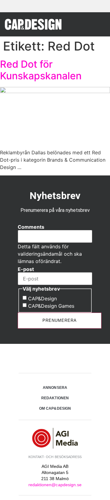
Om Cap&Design (55, 408)
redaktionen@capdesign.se (55, 484)
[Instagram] (55, 359)
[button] (100, 24)
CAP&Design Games (51, 305)
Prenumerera (59, 320)
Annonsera (55, 387)
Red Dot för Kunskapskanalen (41, 70)
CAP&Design (42, 298)
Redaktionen (55, 398)
